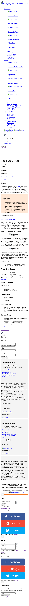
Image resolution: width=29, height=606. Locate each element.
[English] (6, 130)
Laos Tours (11, 47)
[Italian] (21, 130)
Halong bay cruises (12, 104)
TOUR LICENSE (6, 372)
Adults (2, 347)
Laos (9, 98)
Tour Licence (10, 123)
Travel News (10, 118)
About (5, 120)
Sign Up (16, 534)
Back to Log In (4, 596)
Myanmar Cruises (11, 109)
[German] (16, 130)
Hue (19, 186)
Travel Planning (11, 115)
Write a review (5, 330)
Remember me (6, 506)
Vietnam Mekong (13, 83)
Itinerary (8, 176)
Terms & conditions (12, 126)
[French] (11, 130)
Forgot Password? (5, 508)
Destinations (7, 9)
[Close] (2, 494)
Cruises (6, 60)
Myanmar (11, 74)
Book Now (3, 147)
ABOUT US (5, 369)
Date (2, 336)
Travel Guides (10, 114)
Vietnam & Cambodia (15, 67)
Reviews (9, 127)
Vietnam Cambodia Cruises (14, 105)
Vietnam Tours (13, 16)
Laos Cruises (10, 108)
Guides (5, 112)
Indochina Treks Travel (18, 492)
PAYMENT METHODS (8, 375)
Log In (16, 580)
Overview (3, 176)
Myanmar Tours (13, 23)
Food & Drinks (11, 117)
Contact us (9, 124)
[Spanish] (6, 131)
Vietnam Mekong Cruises (13, 107)
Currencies (3, 403)
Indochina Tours (13, 40)
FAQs (3, 376)
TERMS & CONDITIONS (9, 373)
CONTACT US (6, 370)
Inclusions (13, 176)
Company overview (12, 121)
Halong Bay (12, 91)
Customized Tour (8, 111)
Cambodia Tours (13, 32)
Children (3, 352)
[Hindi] (11, 131)
